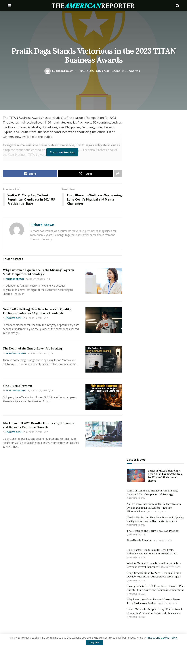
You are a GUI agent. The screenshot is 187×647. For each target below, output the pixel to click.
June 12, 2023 (87, 70)
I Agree (94, 642)
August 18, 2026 (33, 318)
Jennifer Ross (14, 318)
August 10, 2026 (136, 617)
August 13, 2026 (171, 567)
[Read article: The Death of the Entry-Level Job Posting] (103, 359)
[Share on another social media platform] (118, 173)
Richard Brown (64, 70)
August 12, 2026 (136, 580)
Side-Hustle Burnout (17, 386)
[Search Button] (177, 5)
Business (103, 70)
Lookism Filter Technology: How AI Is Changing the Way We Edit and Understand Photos (165, 475)
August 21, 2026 (36, 279)
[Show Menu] (9, 5)
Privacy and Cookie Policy (162, 637)
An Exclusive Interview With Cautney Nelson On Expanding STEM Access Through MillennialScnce (154, 507)
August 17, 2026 (33, 432)
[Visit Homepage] (93, 5)
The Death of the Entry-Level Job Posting (32, 348)
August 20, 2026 (157, 511)
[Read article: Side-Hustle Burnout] (103, 397)
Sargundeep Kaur (16, 353)
